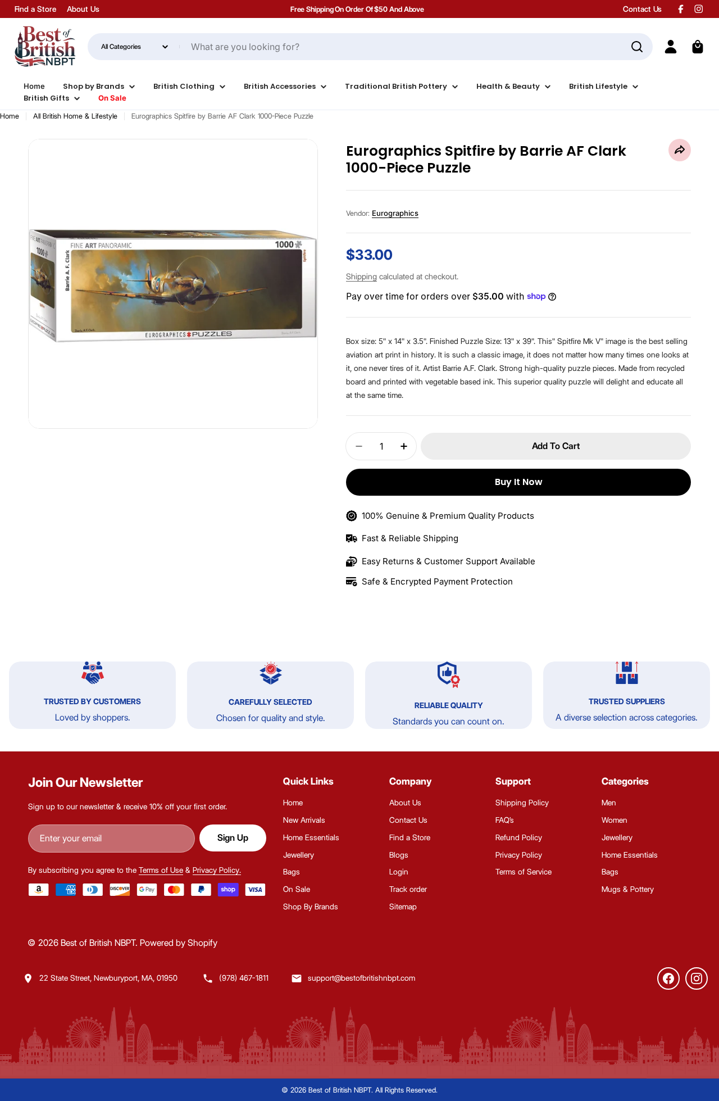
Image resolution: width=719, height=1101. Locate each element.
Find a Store (35, 9)
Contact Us (642, 9)
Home (9, 115)
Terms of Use (161, 870)
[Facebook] (668, 978)
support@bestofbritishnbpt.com (361, 977)
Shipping (361, 276)
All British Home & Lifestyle (75, 115)
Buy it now (519, 481)
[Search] (637, 46)
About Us (83, 9)
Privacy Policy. (217, 870)
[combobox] (370, 46)
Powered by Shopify (178, 942)
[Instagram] (696, 978)
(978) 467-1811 (244, 977)
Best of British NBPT (98, 942)
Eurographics (395, 213)
